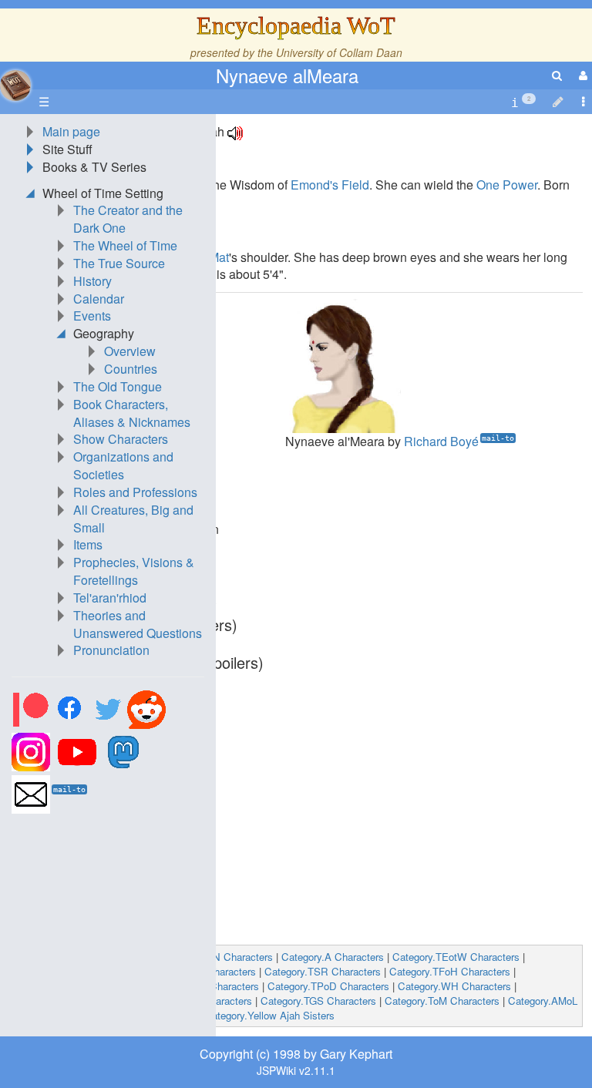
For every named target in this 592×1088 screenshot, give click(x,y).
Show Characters (120, 439)
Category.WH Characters (454, 986)
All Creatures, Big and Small (133, 518)
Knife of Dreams (97, 866)
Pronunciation (111, 650)
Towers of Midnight (104, 902)
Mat (219, 257)
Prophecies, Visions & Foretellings (133, 571)
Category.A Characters (332, 956)
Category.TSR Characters (322, 971)
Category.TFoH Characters (449, 971)
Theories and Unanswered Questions (137, 624)
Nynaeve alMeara (287, 75)
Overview (130, 351)
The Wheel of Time (125, 245)
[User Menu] (581, 75)
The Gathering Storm (110, 884)
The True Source (119, 263)
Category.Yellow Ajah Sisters (269, 1015)
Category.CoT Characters (71, 1000)
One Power (506, 184)
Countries (130, 369)
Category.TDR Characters (197, 971)
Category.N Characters (221, 956)
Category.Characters (115, 956)
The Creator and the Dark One (128, 219)
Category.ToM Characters (442, 1000)
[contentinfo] (523, 102)
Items (88, 544)
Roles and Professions (135, 492)
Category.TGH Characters (72, 971)
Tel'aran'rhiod (109, 597)
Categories (38, 956)
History (92, 281)
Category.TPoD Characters (328, 986)
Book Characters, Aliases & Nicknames (131, 413)
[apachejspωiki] (15, 81)
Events (92, 315)
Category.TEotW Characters (456, 956)
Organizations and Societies (123, 465)
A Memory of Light (102, 919)
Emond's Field (330, 184)
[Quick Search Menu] (556, 75)
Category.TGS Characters (318, 1000)
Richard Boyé (441, 441)
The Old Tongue (117, 386)
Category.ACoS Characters (197, 986)
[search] (556, 75)
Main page (71, 131)
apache (15, 85)
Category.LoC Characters (71, 986)
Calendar (98, 298)
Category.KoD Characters (194, 1000)
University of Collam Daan (339, 52)
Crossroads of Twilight (113, 849)
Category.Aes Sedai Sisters (134, 1015)
